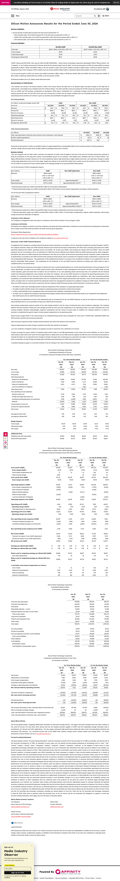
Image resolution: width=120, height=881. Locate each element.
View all (116, 2)
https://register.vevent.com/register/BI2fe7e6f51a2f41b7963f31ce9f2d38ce (34, 234)
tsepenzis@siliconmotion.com (20, 807)
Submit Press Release (46, 878)
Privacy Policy (89, 878)
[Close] (32, 845)
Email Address (9, 865)
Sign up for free (17, 873)
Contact (98, 878)
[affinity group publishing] (5, 442)
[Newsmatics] (5, 447)
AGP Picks (5, 2)
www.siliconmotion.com (61, 238)
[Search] (95, 16)
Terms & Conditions (61, 878)
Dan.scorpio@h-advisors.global (21, 816)
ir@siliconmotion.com (57, 807)
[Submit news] (5, 434)
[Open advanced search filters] (99, 16)
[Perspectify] (5, 438)
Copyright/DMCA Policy (76, 878)
